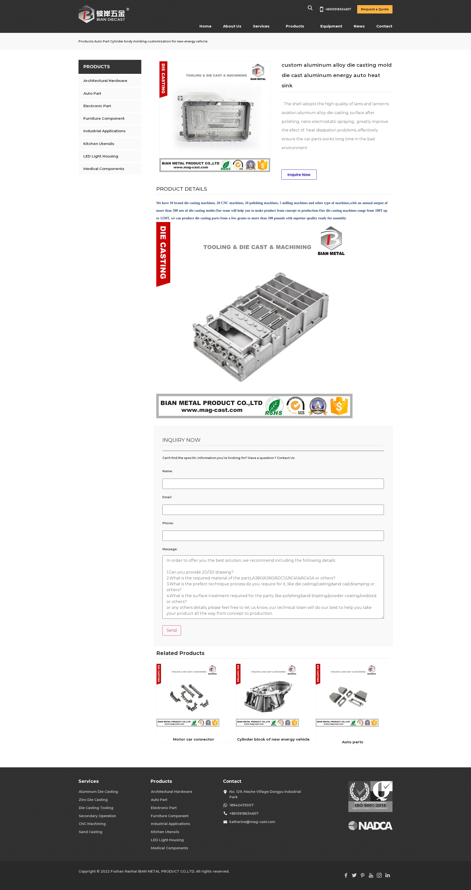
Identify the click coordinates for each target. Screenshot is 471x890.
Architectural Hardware (105, 80)
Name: (167, 471)
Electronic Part (97, 106)
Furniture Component (104, 118)
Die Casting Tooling (96, 808)
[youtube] (370, 876)
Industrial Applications (104, 131)
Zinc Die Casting (93, 800)
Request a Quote (375, 9)
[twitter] (354, 876)
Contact (384, 26)
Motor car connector (193, 739)
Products (295, 26)
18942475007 (241, 805)
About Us (232, 26)
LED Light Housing (100, 156)
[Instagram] (379, 876)
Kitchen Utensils (98, 143)
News (359, 26)
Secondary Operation (97, 816)
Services (261, 26)
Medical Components (103, 168)
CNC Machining (92, 824)
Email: (167, 497)
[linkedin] (387, 876)
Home (205, 26)
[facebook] (345, 876)
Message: (169, 549)
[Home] (104, 22)
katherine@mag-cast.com (252, 822)
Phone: (167, 523)
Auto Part (101, 41)
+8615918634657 (243, 813)
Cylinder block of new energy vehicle (273, 739)
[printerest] (362, 876)
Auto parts (352, 742)
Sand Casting (90, 832)
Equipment (331, 26)
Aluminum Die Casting (98, 792)
